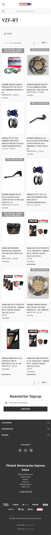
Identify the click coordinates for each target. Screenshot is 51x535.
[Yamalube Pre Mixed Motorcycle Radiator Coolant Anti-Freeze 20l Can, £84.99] (13, 228)
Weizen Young (29, 529)
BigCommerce (29, 525)
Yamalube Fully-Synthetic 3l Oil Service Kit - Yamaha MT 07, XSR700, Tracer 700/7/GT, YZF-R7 (13, 309)
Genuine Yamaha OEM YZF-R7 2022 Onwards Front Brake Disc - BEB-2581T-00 (37, 87)
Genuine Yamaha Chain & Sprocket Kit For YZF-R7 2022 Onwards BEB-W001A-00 (13, 88)
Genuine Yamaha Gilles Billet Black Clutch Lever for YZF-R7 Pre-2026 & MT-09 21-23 (13, 198)
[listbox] (18, 43)
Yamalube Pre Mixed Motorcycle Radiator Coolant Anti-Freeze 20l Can (12, 252)
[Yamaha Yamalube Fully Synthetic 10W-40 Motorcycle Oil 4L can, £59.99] (13, 338)
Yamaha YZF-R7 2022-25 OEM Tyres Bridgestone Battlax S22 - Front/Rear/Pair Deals (37, 198)
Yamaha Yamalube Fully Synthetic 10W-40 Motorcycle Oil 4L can (12, 361)
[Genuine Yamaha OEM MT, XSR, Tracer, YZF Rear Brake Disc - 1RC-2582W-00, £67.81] (38, 285)
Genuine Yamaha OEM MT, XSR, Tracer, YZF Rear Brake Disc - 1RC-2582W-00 (38, 307)
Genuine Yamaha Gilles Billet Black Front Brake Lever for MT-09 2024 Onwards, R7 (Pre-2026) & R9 (38, 143)
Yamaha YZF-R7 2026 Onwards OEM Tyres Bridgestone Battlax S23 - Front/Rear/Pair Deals (13, 142)
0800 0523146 (26, 492)
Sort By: (5, 43)
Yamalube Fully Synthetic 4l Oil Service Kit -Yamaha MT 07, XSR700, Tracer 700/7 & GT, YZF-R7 (38, 252)
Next (44, 43)
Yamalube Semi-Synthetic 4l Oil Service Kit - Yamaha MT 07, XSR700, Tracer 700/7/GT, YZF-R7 (38, 362)
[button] (25, 33)
